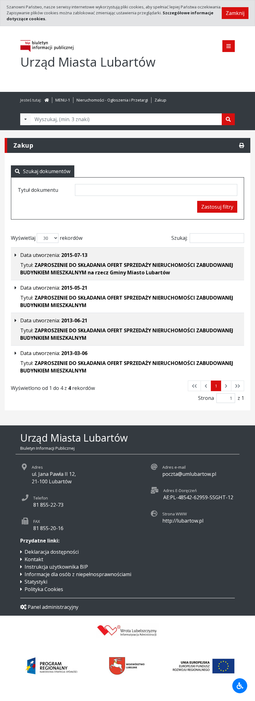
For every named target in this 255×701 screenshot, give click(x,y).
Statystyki (36, 581)
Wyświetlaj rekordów (46, 237)
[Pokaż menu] (228, 46)
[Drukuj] (241, 145)
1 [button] (216, 386)
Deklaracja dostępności (52, 551)
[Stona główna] (46, 100)
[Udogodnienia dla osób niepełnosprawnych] (239, 685)
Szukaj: (179, 237)
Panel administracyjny (53, 607)
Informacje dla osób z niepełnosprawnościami (78, 574)
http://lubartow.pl (182, 520)
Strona (206, 398)
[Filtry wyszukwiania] (25, 119)
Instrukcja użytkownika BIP (56, 566)
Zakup (160, 100)
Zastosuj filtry (217, 206)
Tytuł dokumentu (38, 190)
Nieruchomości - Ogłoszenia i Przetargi (112, 100)
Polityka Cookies (44, 589)
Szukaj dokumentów (46, 171)
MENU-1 (62, 100)
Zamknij (235, 13)
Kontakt (34, 559)
